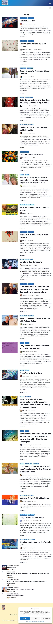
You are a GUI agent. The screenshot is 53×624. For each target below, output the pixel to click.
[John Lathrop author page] (21, 411)
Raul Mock (24, 76)
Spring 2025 (31, 18)
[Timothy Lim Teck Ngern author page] (21, 445)
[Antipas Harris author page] (21, 265)
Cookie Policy (28, 621)
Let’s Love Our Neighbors (31, 262)
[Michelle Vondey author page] (21, 352)
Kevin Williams (25, 133)
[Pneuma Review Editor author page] (21, 521)
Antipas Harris (25, 265)
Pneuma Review (28, 463)
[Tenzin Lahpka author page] (21, 106)
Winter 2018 (26, 151)
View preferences (46, 618)
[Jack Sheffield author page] (21, 186)
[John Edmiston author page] (21, 24)
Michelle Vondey (25, 351)
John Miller (24, 213)
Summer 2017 (31, 204)
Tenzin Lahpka (25, 105)
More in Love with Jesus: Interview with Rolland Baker (20, 589)
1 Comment (39, 49)
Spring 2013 (27, 396)
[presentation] (10, 22)
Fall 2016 (22, 259)
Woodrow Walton (25, 501)
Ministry (27, 174)
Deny (35, 618)
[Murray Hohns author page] (21, 548)
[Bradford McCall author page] (21, 376)
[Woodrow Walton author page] (21, 501)
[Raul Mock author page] (21, 77)
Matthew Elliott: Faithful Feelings (34, 498)
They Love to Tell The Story (32, 517)
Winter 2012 (36, 463)
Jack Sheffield (25, 186)
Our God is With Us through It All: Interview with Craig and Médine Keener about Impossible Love (34, 289)
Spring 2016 (31, 283)
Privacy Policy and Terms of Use (38, 621)
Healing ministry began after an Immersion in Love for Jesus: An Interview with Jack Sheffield (34, 180)
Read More (23, 36)
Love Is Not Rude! (27, 21)
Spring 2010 (31, 495)
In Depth (27, 370)
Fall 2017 (22, 174)
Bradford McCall (25, 376)
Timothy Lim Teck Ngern (27, 444)
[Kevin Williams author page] (21, 133)
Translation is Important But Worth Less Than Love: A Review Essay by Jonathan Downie (35, 469)
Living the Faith (23, 18)
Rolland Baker (25, 324)
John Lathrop (24, 410)
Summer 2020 (30, 68)
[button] (50, 609)
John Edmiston (25, 23)
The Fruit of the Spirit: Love (31, 154)
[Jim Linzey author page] (21, 158)
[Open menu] (49, 2)
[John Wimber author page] (21, 50)
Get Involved (23, 68)
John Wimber (24, 49)
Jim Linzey (24, 157)
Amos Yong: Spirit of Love (31, 373)
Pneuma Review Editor (26, 520)
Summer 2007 (31, 514)
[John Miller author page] (21, 213)
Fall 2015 (22, 342)
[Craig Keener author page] (21, 295)
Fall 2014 (22, 370)
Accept (24, 618)
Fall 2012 (22, 430)
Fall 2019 (22, 97)
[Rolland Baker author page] (21, 324)
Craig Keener (24, 295)
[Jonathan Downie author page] (21, 475)
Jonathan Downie (25, 474)
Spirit (21, 151)
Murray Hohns (25, 547)
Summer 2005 (31, 539)
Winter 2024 (31, 40)
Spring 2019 (31, 124)
